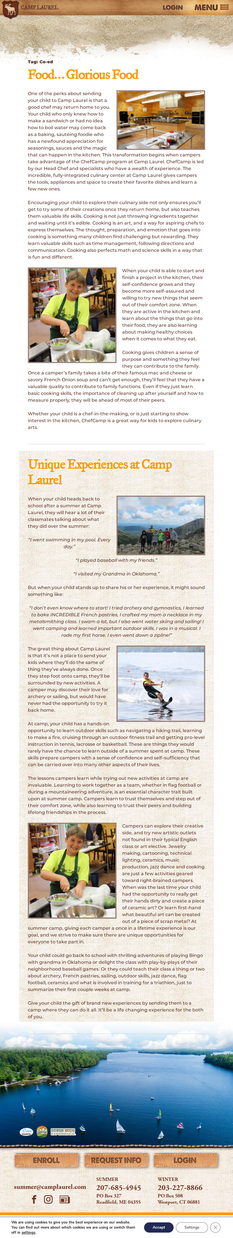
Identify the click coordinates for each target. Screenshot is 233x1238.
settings (28, 1232)
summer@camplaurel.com (50, 1187)
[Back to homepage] (35, 7)
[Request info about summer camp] (116, 1161)
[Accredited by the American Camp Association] (26, 1132)
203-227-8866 (180, 1188)
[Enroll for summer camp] (47, 1161)
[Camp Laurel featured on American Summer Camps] (42, 1132)
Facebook (34, 1200)
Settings (191, 1227)
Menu (206, 8)
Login (173, 7)
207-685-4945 (118, 1188)
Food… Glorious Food (83, 75)
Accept (159, 1227)
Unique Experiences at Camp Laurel (100, 473)
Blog (65, 1199)
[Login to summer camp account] (186, 1161)
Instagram (48, 1200)
